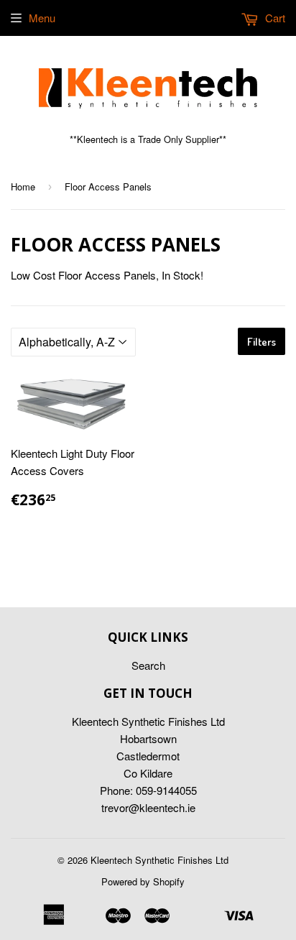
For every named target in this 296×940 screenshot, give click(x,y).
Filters (261, 342)
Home (23, 186)
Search (148, 665)
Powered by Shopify (143, 881)
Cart (273, 17)
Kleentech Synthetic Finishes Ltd (159, 860)
